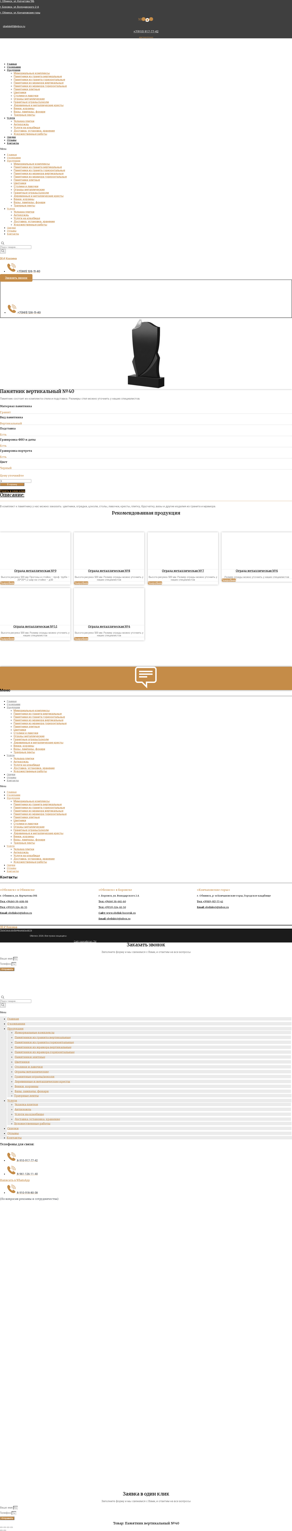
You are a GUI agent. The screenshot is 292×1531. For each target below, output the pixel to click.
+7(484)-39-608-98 (14, 901)
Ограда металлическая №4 (109, 626)
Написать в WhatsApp (15, 1180)
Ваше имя (6, 958)
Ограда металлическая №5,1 (35, 626)
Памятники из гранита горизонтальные (39, 79)
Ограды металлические (29, 98)
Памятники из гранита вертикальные (38, 76)
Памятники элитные (27, 89)
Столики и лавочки (26, 95)
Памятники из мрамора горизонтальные (40, 86)
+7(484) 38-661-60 (112, 901)
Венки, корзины (24, 108)
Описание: (12, 495)
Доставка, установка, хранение (34, 130)
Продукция (13, 70)
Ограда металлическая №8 (109, 571)
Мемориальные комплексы (32, 73)
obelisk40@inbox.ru (14, 26)
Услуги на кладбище (27, 127)
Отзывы (11, 140)
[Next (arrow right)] (4, 1530)
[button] (145, 148)
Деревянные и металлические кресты (39, 105)
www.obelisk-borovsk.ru (117, 912)
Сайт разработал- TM (85, 941)
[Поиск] (3, 251)
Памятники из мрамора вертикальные (39, 82)
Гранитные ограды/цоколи (31, 102)
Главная (12, 64)
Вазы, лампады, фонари (29, 111)
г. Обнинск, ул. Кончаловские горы (20, 12)
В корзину (12, 484)
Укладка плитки (24, 121)
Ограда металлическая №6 (257, 571)
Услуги (11, 118)
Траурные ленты (24, 115)
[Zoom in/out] (11, 1527)
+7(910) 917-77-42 (146, 31)
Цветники (20, 92)
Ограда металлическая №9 (35, 571)
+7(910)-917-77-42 (210, 901)
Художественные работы (30, 134)
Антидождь (21, 124)
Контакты (13, 143)
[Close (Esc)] (1, 1527)
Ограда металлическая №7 (183, 571)
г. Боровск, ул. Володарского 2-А (19, 6)
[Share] (4, 1527)
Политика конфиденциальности (16, 930)
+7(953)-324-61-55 (13, 907)
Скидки (11, 137)
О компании (14, 67)
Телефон (6, 963)
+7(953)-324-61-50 (112, 907)
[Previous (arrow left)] (1, 1530)
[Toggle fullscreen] (8, 1527)
